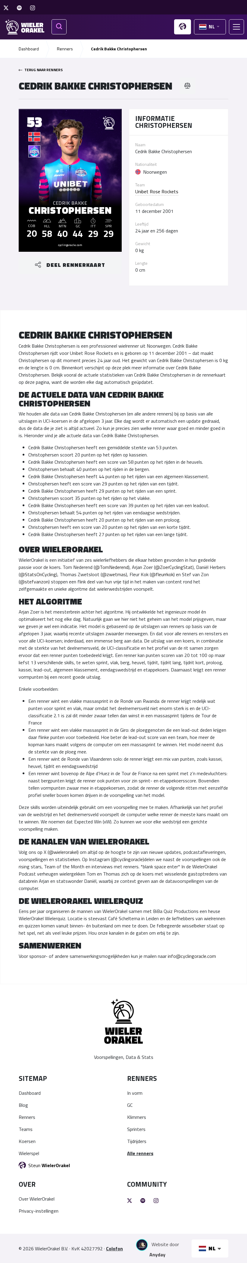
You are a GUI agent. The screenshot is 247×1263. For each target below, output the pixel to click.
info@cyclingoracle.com (192, 956)
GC (130, 1105)
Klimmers (136, 1117)
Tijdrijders (136, 1141)
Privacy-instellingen (38, 1210)
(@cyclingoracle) (127, 859)
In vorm (134, 1093)
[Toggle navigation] (236, 26)
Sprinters (136, 1129)
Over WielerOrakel (37, 1198)
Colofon (114, 1248)
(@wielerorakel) (63, 852)
